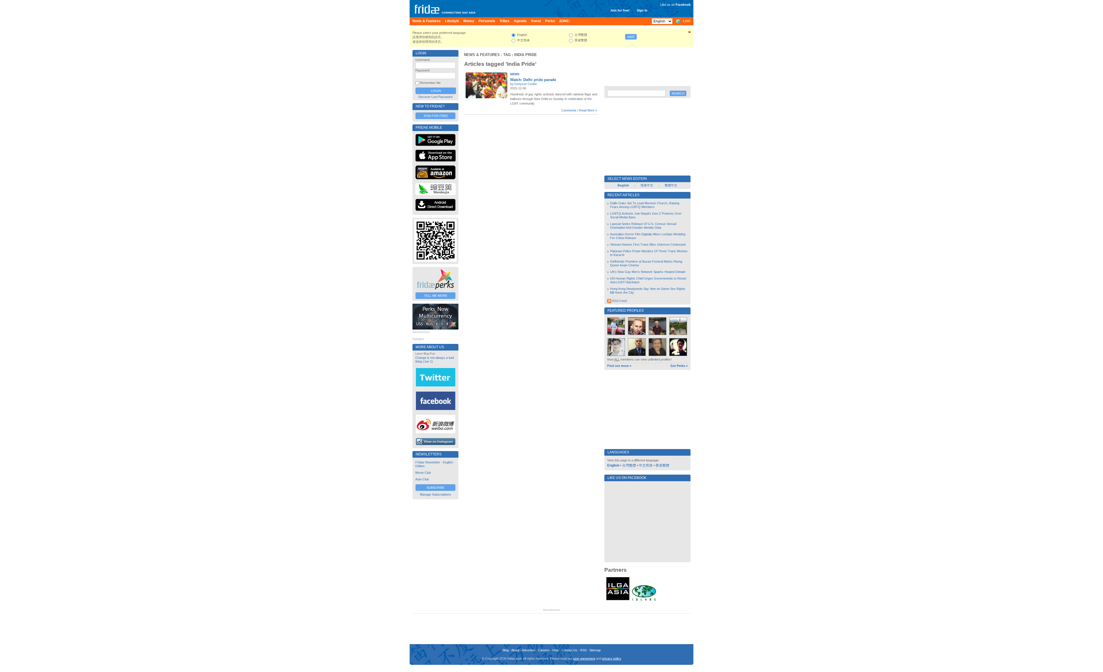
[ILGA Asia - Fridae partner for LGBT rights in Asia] (617, 600)
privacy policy (611, 658)
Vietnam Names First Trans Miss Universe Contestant (648, 244)
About (515, 650)
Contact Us (569, 650)
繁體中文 (671, 185)
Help (555, 650)
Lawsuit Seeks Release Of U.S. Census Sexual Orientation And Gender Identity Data (643, 225)
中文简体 (646, 465)
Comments (568, 110)
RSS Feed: (619, 301)
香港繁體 (662, 465)
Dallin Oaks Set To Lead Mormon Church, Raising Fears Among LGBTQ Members (644, 205)
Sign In (642, 10)
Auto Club (422, 479)
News (514, 74)
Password (422, 70)
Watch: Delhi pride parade (533, 80)
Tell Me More (435, 295)
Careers (543, 650)
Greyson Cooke (525, 84)
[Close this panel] (689, 33)
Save (631, 36)
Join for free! (620, 10)
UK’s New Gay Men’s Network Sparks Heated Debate (647, 272)
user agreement (584, 658)
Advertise (528, 650)
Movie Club (423, 472)
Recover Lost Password (435, 97)
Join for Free (435, 116)
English (613, 465)
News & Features (482, 55)
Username (422, 59)
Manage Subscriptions (435, 494)
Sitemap (595, 650)
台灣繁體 (629, 465)
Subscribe (435, 487)
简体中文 (647, 185)
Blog (506, 650)
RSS (583, 650)
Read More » (588, 110)
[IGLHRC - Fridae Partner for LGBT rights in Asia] (644, 600)
